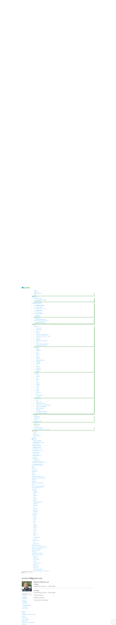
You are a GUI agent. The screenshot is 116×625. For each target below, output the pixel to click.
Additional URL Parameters (42, 340)
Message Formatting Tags (41, 334)
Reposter (38, 332)
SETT (37, 381)
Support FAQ (39, 401)
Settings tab (38, 329)
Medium (38, 371)
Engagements (26, 605)
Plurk (37, 377)
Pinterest (38, 376)
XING (37, 393)
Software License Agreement (28, 622)
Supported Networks (40, 403)
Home (35, 290)
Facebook (38, 353)
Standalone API (37, 318)
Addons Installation (40, 408)
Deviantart (38, 350)
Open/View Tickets (38, 421)
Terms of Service (25, 619)
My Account (36, 426)
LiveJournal (38, 368)
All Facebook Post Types (41, 413)
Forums (35, 419)
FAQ (37, 400)
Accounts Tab (39, 328)
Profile (24, 594)
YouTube (38, 397)
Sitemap (23, 616)
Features (36, 326)
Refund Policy (25, 621)
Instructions (36, 347)
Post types (38, 409)
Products (36, 296)
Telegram (38, 384)
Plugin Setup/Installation (41, 406)
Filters (37, 331)
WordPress (38, 392)
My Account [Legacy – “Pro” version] (42, 429)
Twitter (37, 385)
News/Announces (38, 293)
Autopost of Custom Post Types (43, 336)
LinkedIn (38, 366)
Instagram (38, 361)
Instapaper (38, 363)
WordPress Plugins (38, 298)
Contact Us (24, 624)
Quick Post (38, 337)
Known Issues (37, 418)
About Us (24, 611)
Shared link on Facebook (41, 411)
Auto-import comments (41, 345)
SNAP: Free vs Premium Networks (43, 405)
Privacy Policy (25, 617)
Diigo (37, 352)
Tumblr (37, 387)
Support (35, 414)
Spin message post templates (42, 344)
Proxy (37, 342)
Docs (34, 324)
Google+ (38, 358)
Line (37, 365)
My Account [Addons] (38, 427)
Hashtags (38, 339)
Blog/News (36, 291)
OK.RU (37, 374)
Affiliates (24, 612)
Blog (35, 295)
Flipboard (38, 357)
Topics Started (24, 597)
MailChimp (38, 369)
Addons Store (37, 424)
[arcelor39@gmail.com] (27, 592)
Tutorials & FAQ (37, 398)
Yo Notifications (39, 395)
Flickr (37, 355)
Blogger (37, 349)
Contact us (36, 423)
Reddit (37, 379)
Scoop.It (38, 382)
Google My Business (40, 360)
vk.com (37, 389)
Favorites (25, 608)
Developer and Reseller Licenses (29, 614)
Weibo (37, 390)
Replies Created (24, 602)
